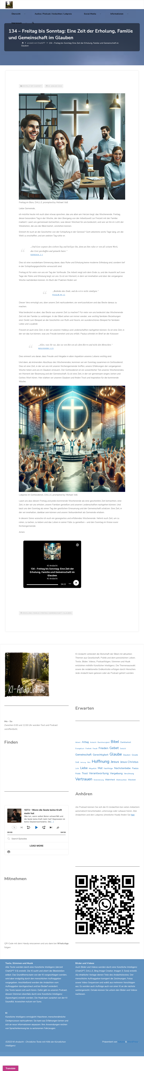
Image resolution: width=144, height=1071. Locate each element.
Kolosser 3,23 (46, 348)
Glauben (67, 613)
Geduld (123, 748)
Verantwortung (99, 773)
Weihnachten (121, 780)
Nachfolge (108, 768)
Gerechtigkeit (100, 754)
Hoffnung (100, 761)
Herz (88, 762)
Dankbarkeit (125, 742)
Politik (78, 773)
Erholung (27, 613)
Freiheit (88, 748)
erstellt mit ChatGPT (36, 43)
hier (133, 814)
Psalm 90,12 (58, 295)
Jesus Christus (129, 762)
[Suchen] (33, 23)
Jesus (115, 761)
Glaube (116, 754)
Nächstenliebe (122, 768)
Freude (95, 749)
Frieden (103, 748)
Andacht (93, 742)
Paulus (135, 768)
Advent (77, 742)
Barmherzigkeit (104, 742)
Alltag (85, 742)
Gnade (135, 754)
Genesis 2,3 (37, 255)
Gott (77, 762)
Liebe (84, 768)
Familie (36, 613)
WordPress (132, 1041)
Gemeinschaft (55, 613)
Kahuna (121, 1041)
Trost (85, 773)
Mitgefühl (92, 768)
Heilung (83, 762)
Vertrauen (83, 779)
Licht (77, 768)
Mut (100, 768)
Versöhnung (129, 773)
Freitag (44, 613)
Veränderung (99, 780)
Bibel (115, 741)
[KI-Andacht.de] (9, 4)
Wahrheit (110, 779)
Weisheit (132, 780)
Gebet (114, 748)
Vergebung (116, 773)
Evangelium (79, 748)
